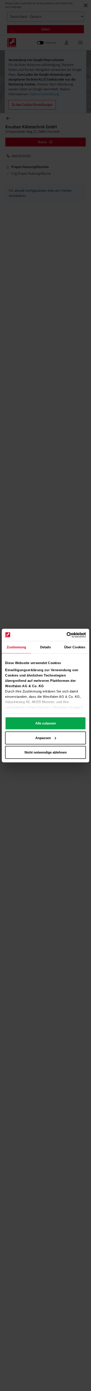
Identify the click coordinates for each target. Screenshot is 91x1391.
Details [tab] (45, 647)
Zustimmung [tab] (16, 647)
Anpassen (43, 738)
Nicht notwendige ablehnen (46, 752)
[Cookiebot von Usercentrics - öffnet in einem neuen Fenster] (66, 635)
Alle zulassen (45, 723)
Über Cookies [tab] (74, 647)
